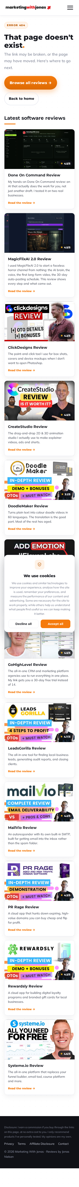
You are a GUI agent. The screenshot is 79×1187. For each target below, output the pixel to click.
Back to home (21, 99)
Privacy (9, 1143)
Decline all (23, 624)
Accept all (55, 624)
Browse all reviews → (31, 82)
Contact (63, 1143)
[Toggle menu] (70, 7)
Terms (22, 1143)
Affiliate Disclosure (41, 1143)
